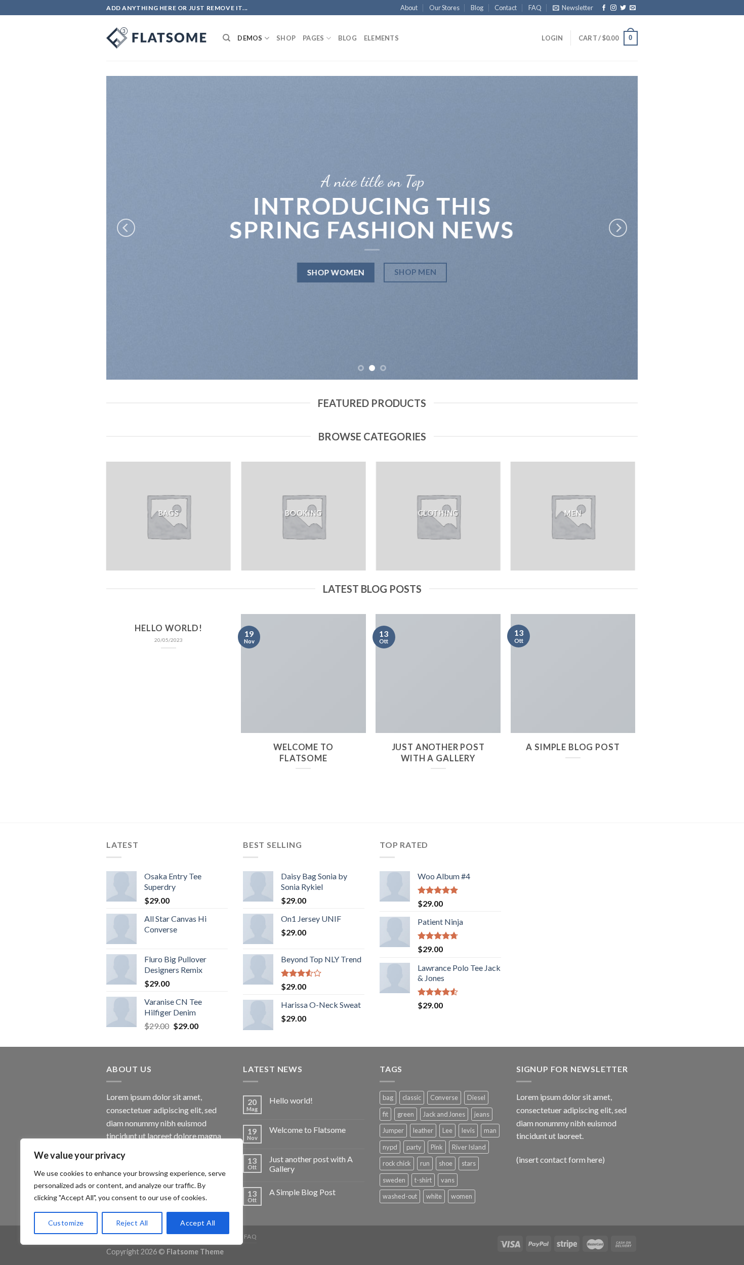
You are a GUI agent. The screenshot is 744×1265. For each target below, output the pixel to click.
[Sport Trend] (157, 38)
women (461, 1196)
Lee (447, 1130)
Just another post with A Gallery (438, 752)
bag (388, 1097)
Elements (381, 38)
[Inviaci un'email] (633, 8)
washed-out (400, 1196)
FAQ (535, 8)
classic (411, 1097)
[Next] (618, 227)
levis (468, 1130)
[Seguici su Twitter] (623, 8)
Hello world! (168, 628)
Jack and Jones (444, 1114)
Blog (477, 8)
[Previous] (126, 227)
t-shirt (423, 1180)
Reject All (132, 1222)
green (405, 1114)
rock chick (397, 1163)
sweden (394, 1180)
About (409, 8)
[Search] (226, 38)
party (414, 1147)
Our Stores (444, 8)
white (434, 1196)
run (425, 1163)
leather (423, 1130)
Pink (437, 1147)
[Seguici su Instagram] (613, 8)
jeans (481, 1114)
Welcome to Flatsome (303, 752)
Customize (66, 1222)
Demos (249, 38)
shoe (445, 1163)
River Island (469, 1147)
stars (469, 1163)
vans (447, 1180)
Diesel (476, 1097)
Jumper (393, 1130)
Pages (313, 38)
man (490, 1130)
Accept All (197, 1222)
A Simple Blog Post (572, 747)
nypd (390, 1147)
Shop (286, 38)
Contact (505, 8)
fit (385, 1114)
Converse (444, 1097)
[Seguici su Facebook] (604, 8)
